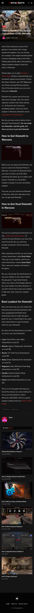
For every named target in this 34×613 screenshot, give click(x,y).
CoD (4, 26)
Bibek (8, 37)
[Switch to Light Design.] (29, 3)
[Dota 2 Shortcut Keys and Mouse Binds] (17, 490)
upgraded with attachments (12, 115)
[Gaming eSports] (17, 3)
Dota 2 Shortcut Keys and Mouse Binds (14, 501)
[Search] (31, 3)
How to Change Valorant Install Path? (13, 476)
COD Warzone (6, 409)
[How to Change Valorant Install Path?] (17, 465)
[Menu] (3, 3)
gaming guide (15, 409)
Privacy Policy (23, 604)
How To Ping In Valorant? (9, 576)
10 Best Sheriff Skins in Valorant (12, 451)
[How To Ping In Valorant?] (17, 565)
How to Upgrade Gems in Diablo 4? (13, 551)
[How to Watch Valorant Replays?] (17, 515)
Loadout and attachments (14, 236)
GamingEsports (19, 608)
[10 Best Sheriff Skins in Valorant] (17, 440)
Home (8, 604)
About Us (14, 604)
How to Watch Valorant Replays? (12, 526)
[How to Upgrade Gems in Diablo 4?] (17, 540)
